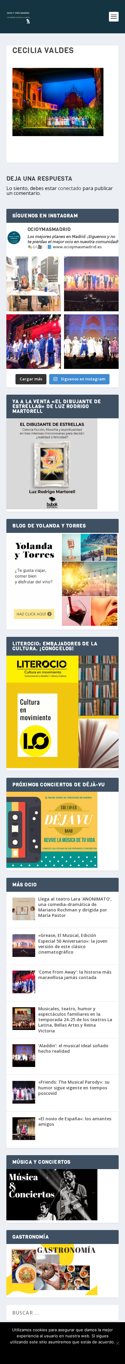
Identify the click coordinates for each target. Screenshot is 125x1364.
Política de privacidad (72, 1352)
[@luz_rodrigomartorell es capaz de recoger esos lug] (33, 283)
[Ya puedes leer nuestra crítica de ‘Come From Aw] (33, 341)
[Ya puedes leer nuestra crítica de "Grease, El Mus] (91, 283)
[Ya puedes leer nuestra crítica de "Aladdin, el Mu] (91, 341)
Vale (34, 1352)
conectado (69, 188)
